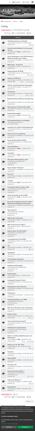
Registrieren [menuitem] (17, 2)
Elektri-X (19, 381)
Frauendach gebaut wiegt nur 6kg (18, 187)
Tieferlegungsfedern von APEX (17, 299)
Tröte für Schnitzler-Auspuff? (16, 321)
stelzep (19, 366)
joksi (18, 275)
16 (28, 82)
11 (32, 341)
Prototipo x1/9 (11, 364)
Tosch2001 (20, 301)
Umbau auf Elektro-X (14, 380)
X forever (19, 93)
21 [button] (27, 33)
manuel (19, 323)
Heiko (18, 43)
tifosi (18, 226)
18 (32, 82)
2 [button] (17, 33)
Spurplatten (11, 252)
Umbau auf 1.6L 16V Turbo (15, 344)
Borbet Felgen (12, 273)
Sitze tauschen (12, 210)
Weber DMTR (11, 358)
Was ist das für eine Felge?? (16, 224)
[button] (13, 33)
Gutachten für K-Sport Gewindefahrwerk (20, 127)
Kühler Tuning (12, 314)
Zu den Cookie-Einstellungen (9, 423)
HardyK (19, 247)
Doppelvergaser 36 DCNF (15, 71)
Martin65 (19, 60)
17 (30, 82)
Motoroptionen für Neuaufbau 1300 (18, 107)
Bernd (18, 282)
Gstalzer (19, 288)
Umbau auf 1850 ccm (14, 78)
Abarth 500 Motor (12, 146)
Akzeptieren (25, 427)
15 (26, 82)
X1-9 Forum (11, 10)
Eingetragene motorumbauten (17, 286)
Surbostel (19, 261)
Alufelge (19, 176)
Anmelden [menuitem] (26, 2)
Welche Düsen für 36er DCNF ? (17, 231)
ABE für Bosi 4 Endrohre (15, 218)
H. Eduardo (20, 211)
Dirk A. (19, 129)
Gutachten (10, 153)
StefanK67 (20, 135)
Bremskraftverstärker (14, 113)
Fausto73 (19, 102)
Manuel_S (19, 122)
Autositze (10, 352)
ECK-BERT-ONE (21, 267)
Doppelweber (11, 387)
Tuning (4, 26)
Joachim (19, 309)
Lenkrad (10, 180)
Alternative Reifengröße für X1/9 (17, 159)
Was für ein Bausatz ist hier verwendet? (20, 307)
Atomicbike (20, 169)
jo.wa (18, 73)
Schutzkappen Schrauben (15, 259)
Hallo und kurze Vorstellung (16, 133)
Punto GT (10, 174)
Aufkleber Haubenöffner (15, 265)
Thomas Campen (21, 189)
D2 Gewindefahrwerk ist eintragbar (18, 120)
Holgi (18, 51)
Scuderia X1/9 (20, 161)
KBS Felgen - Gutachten (15, 64)
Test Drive (19, 205)
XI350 (18, 388)
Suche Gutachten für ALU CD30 (17, 195)
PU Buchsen (11, 293)
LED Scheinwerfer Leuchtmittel (17, 41)
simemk (19, 80)
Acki (18, 346)
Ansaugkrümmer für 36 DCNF (16, 239)
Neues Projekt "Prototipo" (15, 167)
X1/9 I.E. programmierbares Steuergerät (19, 85)
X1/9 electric (11, 91)
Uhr (8, 245)
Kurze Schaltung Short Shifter (16, 140)
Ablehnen (9, 427)
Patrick (19, 87)
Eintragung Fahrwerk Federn (16, 280)
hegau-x (19, 254)
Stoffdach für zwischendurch (16, 327)
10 (30, 341)
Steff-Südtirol (20, 373)
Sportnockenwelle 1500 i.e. (16, 371)
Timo (18, 66)
